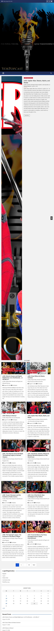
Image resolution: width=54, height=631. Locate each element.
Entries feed (5, 578)
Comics (29, 370)
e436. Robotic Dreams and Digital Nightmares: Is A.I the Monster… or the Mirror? (12, 377)
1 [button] (24, 360)
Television (21, 370)
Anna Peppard (5, 540)
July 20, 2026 (32, 463)
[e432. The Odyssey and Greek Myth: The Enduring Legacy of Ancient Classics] (13, 446)
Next (34, 565)
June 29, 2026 (7, 542)
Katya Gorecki (31, 381)
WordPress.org (5, 582)
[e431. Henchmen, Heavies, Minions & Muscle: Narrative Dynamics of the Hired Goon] (39, 446)
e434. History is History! (9, 415)
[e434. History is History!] (13, 408)
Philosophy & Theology (8, 370)
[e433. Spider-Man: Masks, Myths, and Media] (39, 408)
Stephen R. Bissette (16, 498)
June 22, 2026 (32, 544)
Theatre (4, 372)
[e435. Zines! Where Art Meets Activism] (39, 368)
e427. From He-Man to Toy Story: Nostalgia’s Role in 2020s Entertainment (37, 536)
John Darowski (45, 84)
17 (6, 601)
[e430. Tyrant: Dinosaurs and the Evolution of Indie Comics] (13, 487)
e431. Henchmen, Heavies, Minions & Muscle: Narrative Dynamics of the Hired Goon (38, 455)
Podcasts (16, 370)
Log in (3, 575)
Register (4, 573)
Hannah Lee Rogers (31, 84)
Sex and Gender (31, 450)
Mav (26, 84)
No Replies (15, 385)
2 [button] (25, 360)
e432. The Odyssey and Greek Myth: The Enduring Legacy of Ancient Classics (12, 455)
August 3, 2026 (32, 423)
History (38, 370)
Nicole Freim (18, 459)
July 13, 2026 (7, 502)
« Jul (3, 608)
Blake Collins (30, 500)
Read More (27, 115)
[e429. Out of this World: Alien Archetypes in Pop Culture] (39, 487)
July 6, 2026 (31, 502)
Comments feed (6, 580)
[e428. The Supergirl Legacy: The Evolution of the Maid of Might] (13, 527)
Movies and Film (10, 412)
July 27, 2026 (7, 463)
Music (37, 531)
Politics (35, 372)
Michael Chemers (6, 383)
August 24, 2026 (7, 385)
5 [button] (29, 360)
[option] (27, 218)
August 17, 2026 (32, 383)
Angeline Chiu (5, 460)
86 (29, 565)
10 (6, 598)
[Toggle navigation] (3, 73)
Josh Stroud (30, 460)
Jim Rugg (4, 500)
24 (6, 603)
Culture (33, 370)
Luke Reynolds (17, 417)
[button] (2, 218)
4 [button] (28, 360)
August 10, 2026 (7, 419)
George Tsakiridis (27, 86)
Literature (43, 370)
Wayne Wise (8, 381)
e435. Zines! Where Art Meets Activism (11, 622)
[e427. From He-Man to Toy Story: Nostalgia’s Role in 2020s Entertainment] (39, 527)
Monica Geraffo (38, 84)
